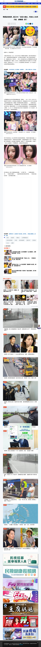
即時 (5, 3)
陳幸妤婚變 (24, 3)
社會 (35, 3)
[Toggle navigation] (3, 1)
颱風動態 (10, 3)
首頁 (2, 3)
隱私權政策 (21, 644)
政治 (32, 3)
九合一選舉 (17, 3)
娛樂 (39, 3)
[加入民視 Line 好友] (20, 431)
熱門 (29, 3)
